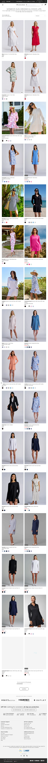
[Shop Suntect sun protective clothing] (23, 689)
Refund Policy (26, 726)
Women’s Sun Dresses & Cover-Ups (23, 9)
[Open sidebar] (1, 383)
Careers (25, 724)
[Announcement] (24, 1)
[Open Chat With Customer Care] (44, 1)
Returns (2, 715)
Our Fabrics (3, 726)
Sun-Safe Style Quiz (17, 699)
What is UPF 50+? (4, 725)
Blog (2, 729)
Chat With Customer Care (29, 699)
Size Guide (3, 728)
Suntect (13, 1)
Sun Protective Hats (28, 716)
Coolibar (8, 1)
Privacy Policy (26, 725)
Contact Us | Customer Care (6, 718)
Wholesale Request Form (29, 722)
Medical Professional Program (7, 724)
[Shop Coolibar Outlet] (39, 689)
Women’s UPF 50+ (27, 712)
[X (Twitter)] (26, 745)
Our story (3, 722)
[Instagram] (24, 745)
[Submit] (26, 4)
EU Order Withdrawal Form (6, 716)
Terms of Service (27, 728)
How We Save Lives (39, 1)
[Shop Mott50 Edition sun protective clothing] (8, 689)
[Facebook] (21, 745)
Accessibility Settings (8, 750)
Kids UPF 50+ (26, 715)
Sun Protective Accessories (29, 718)
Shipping (2, 712)
